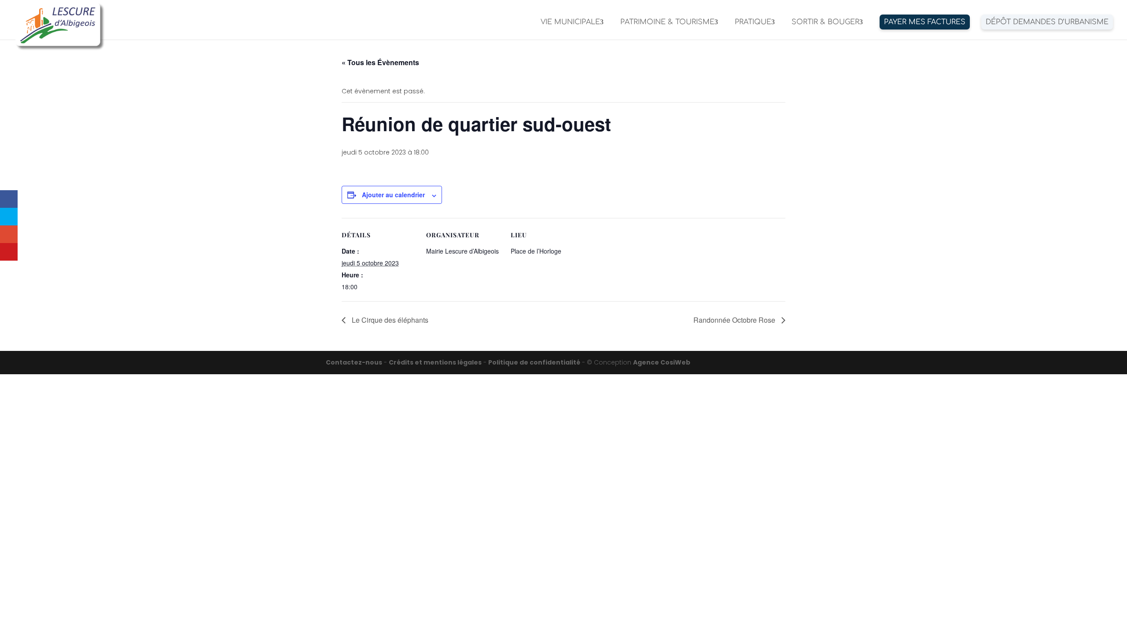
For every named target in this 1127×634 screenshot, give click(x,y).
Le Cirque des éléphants (389, 320)
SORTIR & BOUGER (825, 22)
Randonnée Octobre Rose (735, 320)
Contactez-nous (354, 362)
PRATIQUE (753, 22)
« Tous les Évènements (380, 62)
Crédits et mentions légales (435, 362)
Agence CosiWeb (661, 362)
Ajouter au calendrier (393, 194)
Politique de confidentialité (534, 362)
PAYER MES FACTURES (924, 22)
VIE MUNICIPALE (570, 22)
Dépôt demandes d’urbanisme (1047, 22)
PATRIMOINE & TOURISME (667, 22)
